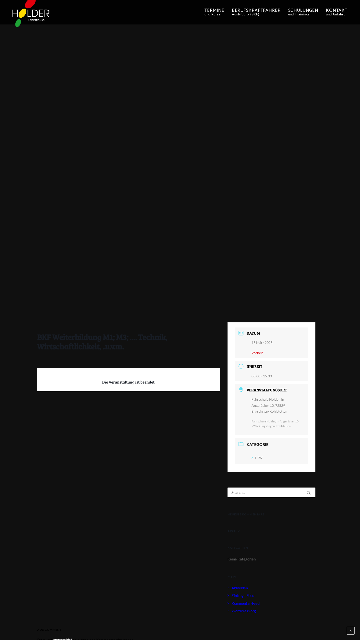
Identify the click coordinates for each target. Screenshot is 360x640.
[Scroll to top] (351, 630)
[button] (308, 492)
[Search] (271, 492)
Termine (214, 12)
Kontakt (337, 12)
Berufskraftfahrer (256, 12)
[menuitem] (216, 12)
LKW (259, 458)
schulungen (303, 12)
